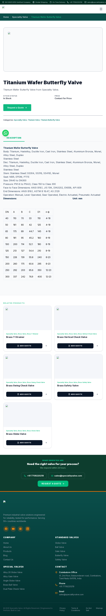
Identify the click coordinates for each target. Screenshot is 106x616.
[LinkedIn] (27, 529)
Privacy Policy (63, 609)
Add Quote (25, 346)
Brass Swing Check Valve (36, 382)
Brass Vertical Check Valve (87, 334)
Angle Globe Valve (11, 580)
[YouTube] (13, 529)
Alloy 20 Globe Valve (12, 572)
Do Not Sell (89, 609)
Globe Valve (60, 543)
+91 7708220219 (76, 2)
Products (7, 551)
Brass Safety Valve (84, 382)
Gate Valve (60, 551)
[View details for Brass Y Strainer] (46, 345)
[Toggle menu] (101, 9)
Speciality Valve (20, 17)
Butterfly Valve (61, 555)
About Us (7, 547)
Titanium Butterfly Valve (50, 120)
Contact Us (8, 559)
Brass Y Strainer (32, 334)
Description (14, 138)
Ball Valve (59, 547)
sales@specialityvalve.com (68, 476)
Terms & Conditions (75, 609)
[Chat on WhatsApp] (5, 133)
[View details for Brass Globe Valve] (46, 442)
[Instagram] (20, 529)
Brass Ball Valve (10, 585)
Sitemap (99, 608)
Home (6, 17)
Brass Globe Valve (33, 431)
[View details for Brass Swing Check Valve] (46, 394)
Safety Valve (61, 559)
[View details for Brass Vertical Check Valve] (97, 345)
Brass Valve (22, 334)
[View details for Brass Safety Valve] (97, 394)
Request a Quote (15, 107)
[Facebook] (6, 529)
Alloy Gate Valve (10, 576)
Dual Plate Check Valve (14, 589)
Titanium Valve (34, 120)
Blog (5, 555)
